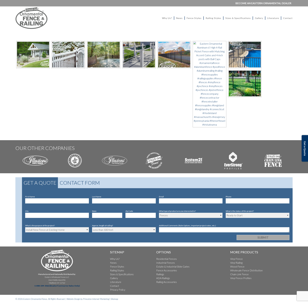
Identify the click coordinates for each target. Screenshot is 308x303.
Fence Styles (194, 18)
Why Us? (167, 18)
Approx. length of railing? (102, 225)
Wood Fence (237, 266)
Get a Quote (40, 183)
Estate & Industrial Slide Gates (172, 266)
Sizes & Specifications (238, 18)
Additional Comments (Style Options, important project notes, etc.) (187, 225)
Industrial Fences (165, 262)
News (179, 18)
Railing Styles (213, 18)
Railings (160, 274)
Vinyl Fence (236, 258)
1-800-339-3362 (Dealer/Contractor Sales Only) (57, 286)
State (94, 211)
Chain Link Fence (239, 274)
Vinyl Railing (236, 262)
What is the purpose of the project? (40, 225)
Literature (273, 18)
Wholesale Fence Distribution (246, 270)
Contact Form (80, 183)
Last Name (96, 196)
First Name (30, 196)
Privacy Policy (117, 289)
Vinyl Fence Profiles (241, 278)
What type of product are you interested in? (177, 211)
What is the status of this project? (240, 211)
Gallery (259, 18)
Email (161, 196)
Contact (288, 18)
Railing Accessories (166, 281)
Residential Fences (166, 258)
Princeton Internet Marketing (96, 299)
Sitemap (114, 299)
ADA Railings (163, 278)
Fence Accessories (166, 270)
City (27, 211)
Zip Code (129, 211)
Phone (228, 196)
